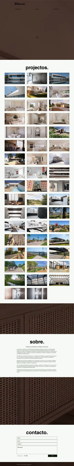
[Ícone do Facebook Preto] (25, 455)
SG (20, 3)
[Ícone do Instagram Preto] (27, 455)
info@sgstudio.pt (20, 455)
